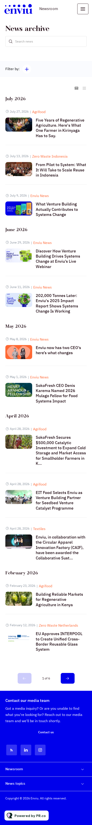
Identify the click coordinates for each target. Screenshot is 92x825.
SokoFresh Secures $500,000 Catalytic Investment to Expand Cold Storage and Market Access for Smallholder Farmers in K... (61, 450)
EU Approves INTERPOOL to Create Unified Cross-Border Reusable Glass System (59, 641)
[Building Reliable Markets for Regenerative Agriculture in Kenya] (18, 599)
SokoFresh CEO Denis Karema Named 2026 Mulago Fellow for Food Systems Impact (57, 393)
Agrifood (39, 112)
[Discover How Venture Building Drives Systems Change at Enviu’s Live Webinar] (18, 255)
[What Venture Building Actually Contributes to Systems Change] (18, 208)
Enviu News (39, 195)
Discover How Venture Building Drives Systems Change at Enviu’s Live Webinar (58, 258)
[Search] (10, 41)
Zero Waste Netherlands (58, 625)
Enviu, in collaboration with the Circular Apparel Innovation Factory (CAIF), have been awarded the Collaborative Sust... (60, 547)
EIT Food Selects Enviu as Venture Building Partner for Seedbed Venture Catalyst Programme (59, 500)
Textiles (39, 528)
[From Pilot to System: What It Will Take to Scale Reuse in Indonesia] (18, 169)
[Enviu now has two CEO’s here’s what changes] (18, 352)
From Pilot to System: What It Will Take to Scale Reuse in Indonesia (61, 170)
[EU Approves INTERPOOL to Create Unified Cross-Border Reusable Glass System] (18, 638)
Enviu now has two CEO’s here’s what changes (58, 350)
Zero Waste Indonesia (50, 156)
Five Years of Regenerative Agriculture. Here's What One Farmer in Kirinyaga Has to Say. (60, 128)
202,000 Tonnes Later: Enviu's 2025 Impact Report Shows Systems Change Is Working (57, 303)
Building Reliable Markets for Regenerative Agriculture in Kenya (59, 599)
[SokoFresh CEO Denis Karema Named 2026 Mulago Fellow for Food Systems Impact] (18, 390)
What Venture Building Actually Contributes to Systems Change (57, 209)
